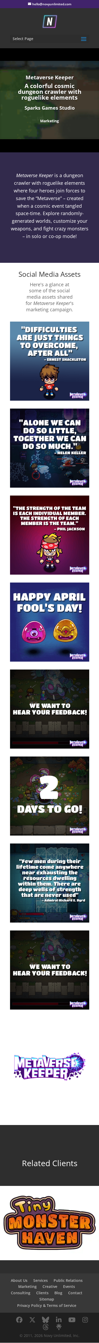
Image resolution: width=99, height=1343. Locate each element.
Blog (58, 1292)
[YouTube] (72, 1320)
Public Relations (68, 1280)
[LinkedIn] (59, 1320)
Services (40, 1280)
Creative (50, 1286)
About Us (19, 1280)
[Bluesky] (46, 1320)
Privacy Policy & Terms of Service (46, 1305)
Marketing (27, 1286)
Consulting (20, 1292)
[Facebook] (19, 1320)
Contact (75, 1292)
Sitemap (46, 1299)
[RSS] (59, 1327)
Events (69, 1286)
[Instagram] (85, 1320)
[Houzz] (46, 1327)
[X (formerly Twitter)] (32, 1320)
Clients (42, 1292)
